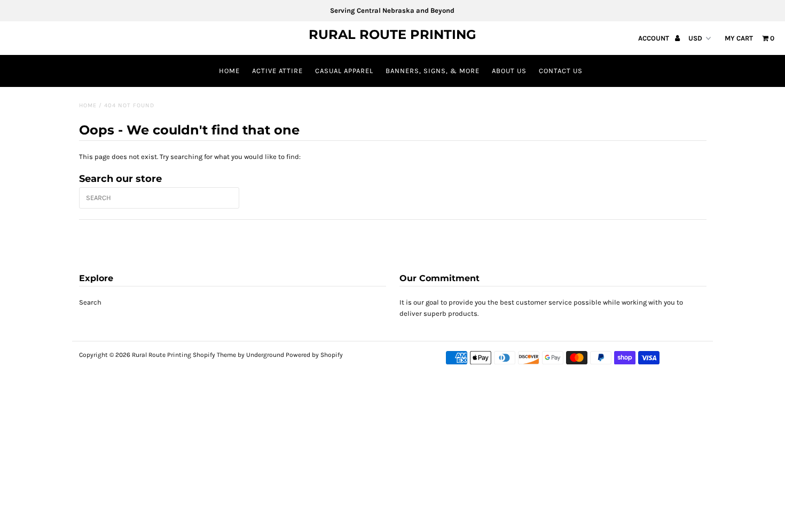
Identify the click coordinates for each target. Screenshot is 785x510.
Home (229, 71)
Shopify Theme (214, 354)
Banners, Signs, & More (433, 71)
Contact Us (561, 71)
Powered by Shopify (314, 354)
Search (90, 302)
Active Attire (277, 71)
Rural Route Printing (392, 34)
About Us (509, 71)
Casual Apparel (344, 71)
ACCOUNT (654, 38)
